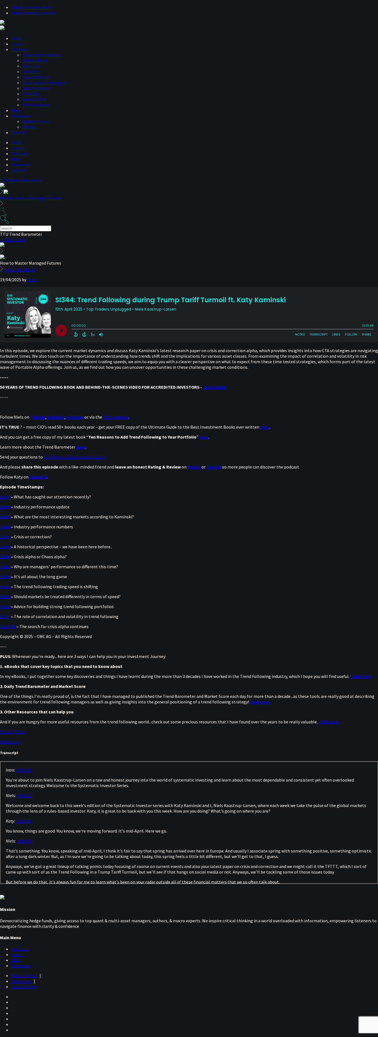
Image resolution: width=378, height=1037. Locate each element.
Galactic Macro (36, 88)
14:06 (5, 526)
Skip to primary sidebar (33, 13)
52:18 (5, 606)
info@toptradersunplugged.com (74, 457)
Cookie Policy (24, 986)
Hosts (16, 38)
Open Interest (35, 77)
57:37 (5, 616)
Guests (17, 44)
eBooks (29, 127)
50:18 (5, 596)
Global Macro (34, 60)
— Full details (12, 239)
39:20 (5, 576)
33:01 (5, 566)
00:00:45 (24, 841)
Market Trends (36, 121)
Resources (20, 116)
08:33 (5, 516)
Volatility (31, 93)
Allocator (31, 71)
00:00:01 (23, 770)
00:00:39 (23, 821)
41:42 (5, 586)
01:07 (5, 497)
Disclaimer (10, 741)
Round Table (34, 99)
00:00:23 (24, 795)
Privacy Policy (13, 731)
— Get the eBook (19, 269)
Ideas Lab (31, 66)
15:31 (5, 536)
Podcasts (20, 49)
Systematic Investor (41, 55)
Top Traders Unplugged (44, 82)
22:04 (5, 546)
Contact (19, 132)
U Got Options (35, 104)
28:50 (5, 556)
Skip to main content (31, 7)
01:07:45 (7, 626)
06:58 (5, 506)
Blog (15, 110)
